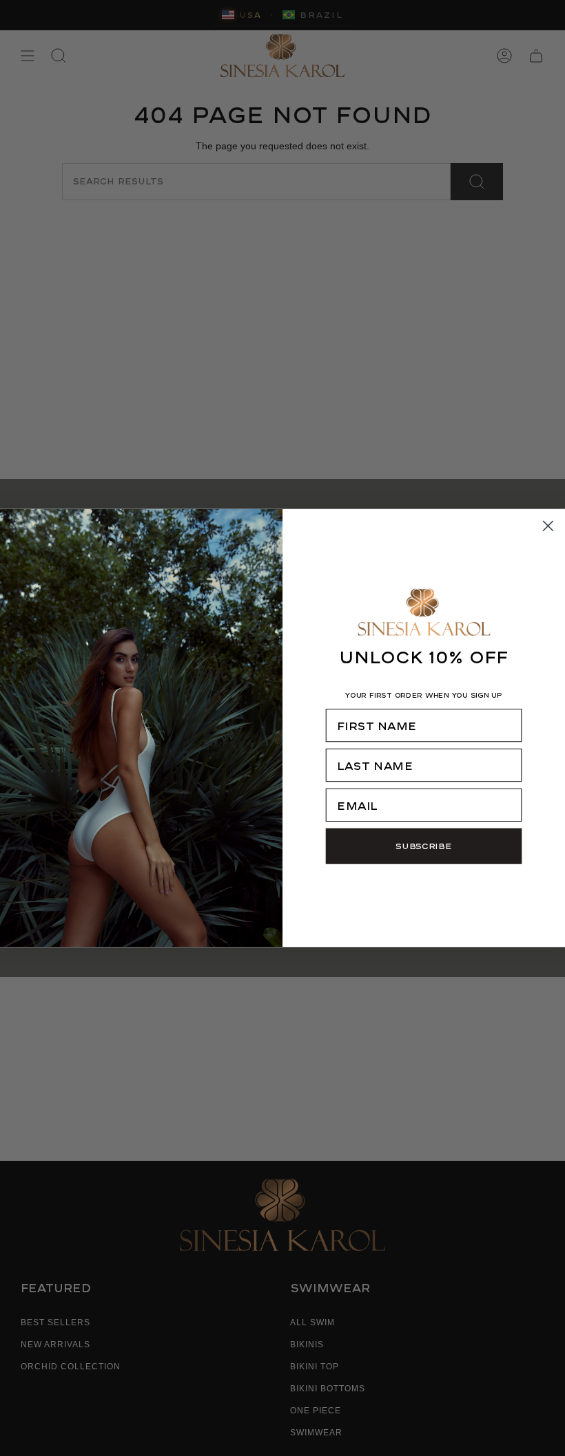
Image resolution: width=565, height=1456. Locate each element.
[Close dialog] (548, 526)
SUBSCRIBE (423, 845)
